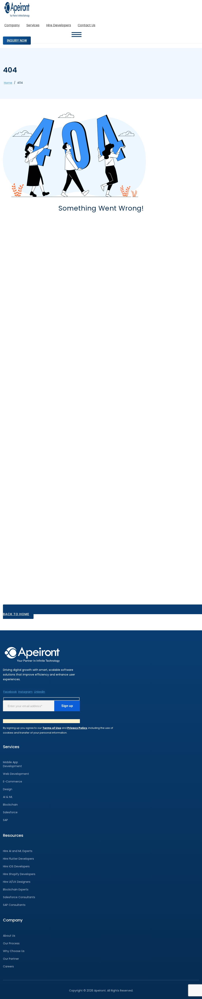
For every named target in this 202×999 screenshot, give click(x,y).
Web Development (16, 774)
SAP (5, 820)
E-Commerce (12, 781)
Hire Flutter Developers (18, 859)
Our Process (11, 943)
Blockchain (10, 805)
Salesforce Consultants (19, 897)
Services (32, 25)
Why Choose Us (13, 951)
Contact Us (86, 25)
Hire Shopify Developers (19, 874)
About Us (9, 936)
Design (7, 789)
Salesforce (10, 812)
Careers (8, 966)
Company (12, 25)
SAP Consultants (14, 905)
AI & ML (8, 797)
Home (8, 83)
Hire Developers (58, 25)
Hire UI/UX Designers (16, 882)
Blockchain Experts (15, 889)
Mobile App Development (12, 764)
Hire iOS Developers (16, 866)
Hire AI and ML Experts (17, 851)
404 (20, 83)
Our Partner (11, 959)
